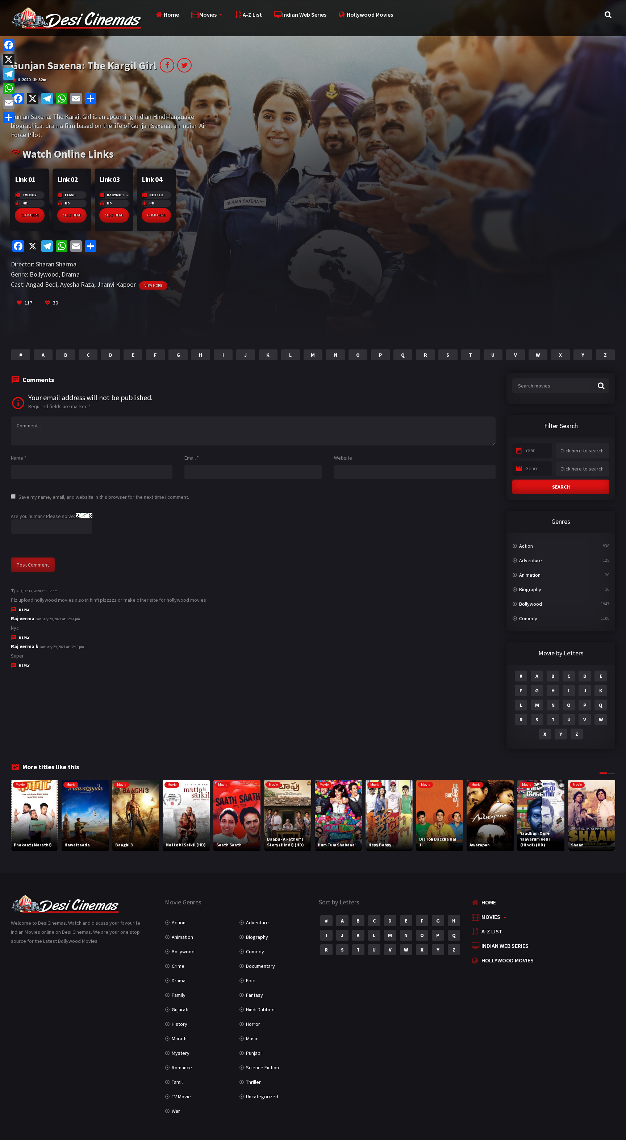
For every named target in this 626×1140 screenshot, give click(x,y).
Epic (250, 980)
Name (18, 458)
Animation (530, 575)
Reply (24, 609)
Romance (182, 1067)
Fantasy (254, 995)
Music (252, 1038)
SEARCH (561, 487)
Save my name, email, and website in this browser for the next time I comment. (103, 497)
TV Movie (181, 1096)
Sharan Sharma (56, 264)
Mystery (180, 1053)
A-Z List (252, 14)
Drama (71, 274)
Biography (530, 589)
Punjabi (254, 1053)
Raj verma (22, 618)
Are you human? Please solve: (43, 516)
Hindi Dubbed (260, 1009)
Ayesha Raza (77, 284)
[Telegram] (8, 74)
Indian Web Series (304, 14)
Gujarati (180, 1009)
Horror (253, 1024)
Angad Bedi (41, 284)
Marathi (180, 1038)
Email (191, 458)
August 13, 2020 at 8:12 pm (37, 591)
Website (343, 458)
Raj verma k (24, 646)
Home (171, 14)
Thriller (253, 1082)
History (179, 1024)
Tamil (177, 1082)
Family (178, 995)
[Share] (8, 117)
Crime (178, 966)
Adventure (530, 560)
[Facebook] (8, 45)
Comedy (528, 618)
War (176, 1111)
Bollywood (44, 274)
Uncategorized (262, 1096)
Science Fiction (262, 1067)
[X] (8, 59)
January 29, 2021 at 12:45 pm (61, 646)
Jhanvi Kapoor (116, 284)
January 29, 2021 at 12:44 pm (58, 619)
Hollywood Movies (370, 14)
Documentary (260, 966)
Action (526, 546)
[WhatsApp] (8, 88)
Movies (208, 14)
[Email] (8, 103)
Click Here (29, 215)
